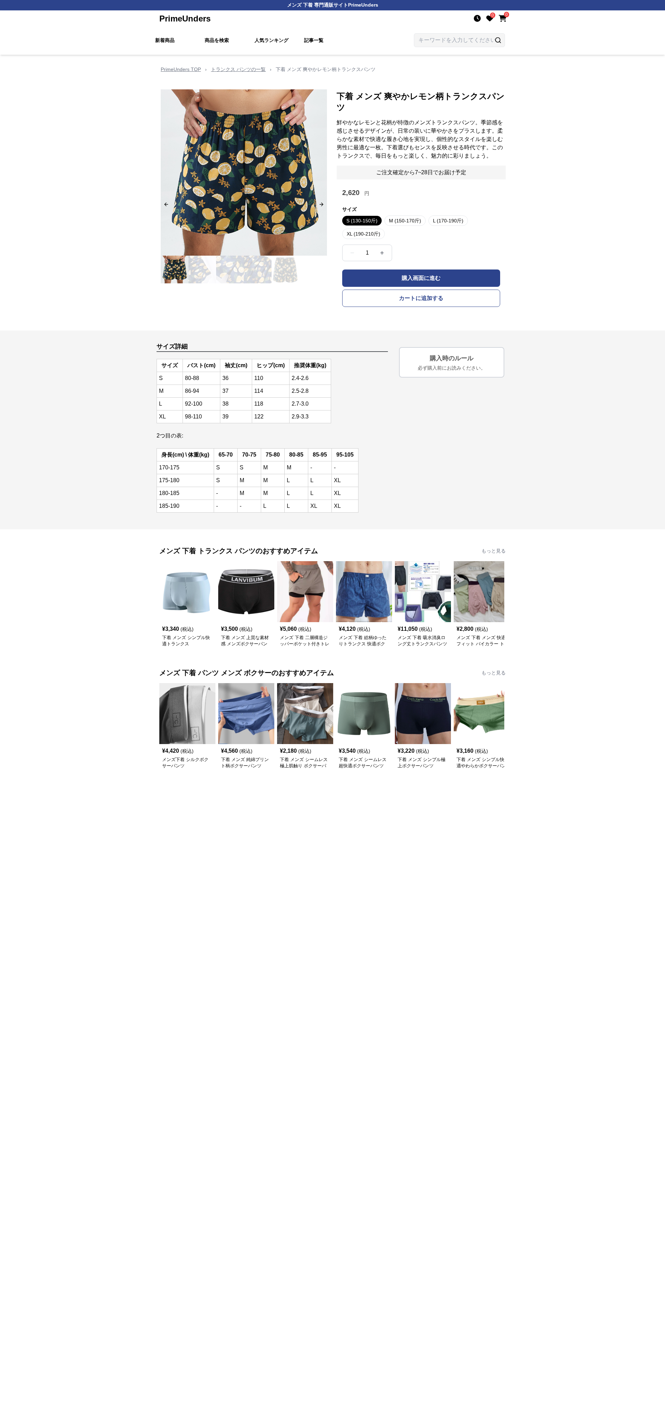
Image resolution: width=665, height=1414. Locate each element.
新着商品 (165, 40)
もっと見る (493, 551)
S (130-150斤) (362, 220)
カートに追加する (421, 298)
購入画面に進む (421, 278)
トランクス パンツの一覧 (238, 69)
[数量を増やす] (382, 253)
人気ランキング (272, 40)
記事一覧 (313, 40)
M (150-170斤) (405, 220)
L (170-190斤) (448, 220)
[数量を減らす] (352, 253)
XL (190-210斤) (363, 234)
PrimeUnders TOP (181, 69)
